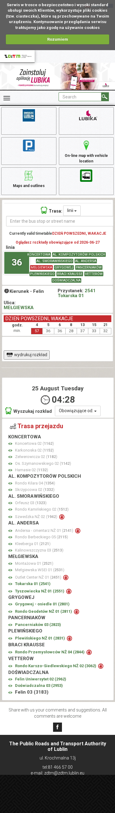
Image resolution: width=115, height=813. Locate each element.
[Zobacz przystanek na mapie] (10, 444)
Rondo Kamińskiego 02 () (42, 509)
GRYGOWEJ (64, 267)
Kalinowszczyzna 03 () (39, 550)
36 (17, 262)
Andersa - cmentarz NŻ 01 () (44, 530)
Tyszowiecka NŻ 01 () (40, 591)
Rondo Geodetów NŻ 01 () (44, 611)
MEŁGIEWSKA (41, 267)
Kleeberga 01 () (33, 543)
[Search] (105, 96)
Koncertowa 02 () (34, 443)
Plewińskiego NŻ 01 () (40, 638)
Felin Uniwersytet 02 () (40, 679)
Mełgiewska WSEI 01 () (39, 570)
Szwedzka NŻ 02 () (36, 516)
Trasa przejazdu (40, 426)
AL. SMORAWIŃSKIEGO (54, 261)
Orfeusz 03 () (31, 502)
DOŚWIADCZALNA (66, 280)
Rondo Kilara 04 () (35, 483)
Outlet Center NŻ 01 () (38, 577)
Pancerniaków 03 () (38, 624)
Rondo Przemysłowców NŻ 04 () (50, 652)
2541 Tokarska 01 (77, 293)
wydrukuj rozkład (30, 354)
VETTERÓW (94, 274)
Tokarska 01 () (33, 583)
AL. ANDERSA (85, 261)
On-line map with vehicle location (86, 158)
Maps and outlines (29, 186)
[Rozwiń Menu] (6, 98)
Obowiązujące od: (76, 410)
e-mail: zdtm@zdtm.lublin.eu (57, 773)
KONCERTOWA (38, 255)
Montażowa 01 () (34, 563)
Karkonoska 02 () (34, 450)
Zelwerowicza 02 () (36, 456)
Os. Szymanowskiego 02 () (43, 463)
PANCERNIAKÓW (89, 267)
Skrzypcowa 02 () (35, 489)
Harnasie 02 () (31, 470)
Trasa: (55, 211)
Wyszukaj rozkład (32, 411)
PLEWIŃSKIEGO (42, 274)
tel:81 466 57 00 (58, 767)
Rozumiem (57, 39)
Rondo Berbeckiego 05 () (41, 537)
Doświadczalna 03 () (39, 685)
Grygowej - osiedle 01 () (42, 604)
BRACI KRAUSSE (69, 274)
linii (70, 210)
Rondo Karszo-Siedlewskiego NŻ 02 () (56, 666)
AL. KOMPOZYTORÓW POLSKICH (79, 255)
